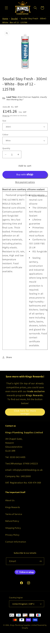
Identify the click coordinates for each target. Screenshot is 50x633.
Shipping (5, 116)
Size (4, 120)
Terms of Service (13, 514)
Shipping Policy (13, 527)
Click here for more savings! (25, 412)
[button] (6, 7)
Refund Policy (12, 521)
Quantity (6, 148)
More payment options (25, 182)
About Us (10, 500)
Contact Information (15, 541)
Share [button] (9, 357)
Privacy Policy (12, 534)
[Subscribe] (40, 561)
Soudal (14, 18)
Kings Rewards (12, 507)
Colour (5, 134)
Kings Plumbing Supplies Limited (23, 625)
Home (5, 18)
